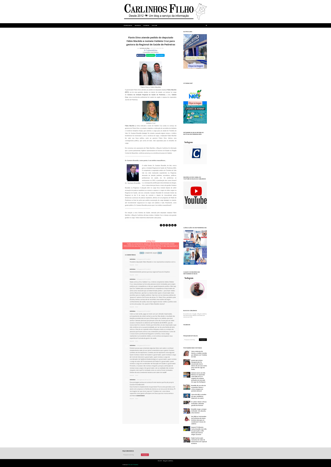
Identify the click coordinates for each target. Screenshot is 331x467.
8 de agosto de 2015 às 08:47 (144, 311)
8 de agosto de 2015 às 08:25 (144, 259)
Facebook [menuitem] (146, 25)
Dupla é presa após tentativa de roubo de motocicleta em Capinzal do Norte (199, 440)
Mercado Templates (133, 464)
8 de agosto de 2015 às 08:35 (144, 269)
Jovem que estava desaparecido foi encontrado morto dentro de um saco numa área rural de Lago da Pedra (199, 364)
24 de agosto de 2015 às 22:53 (144, 379)
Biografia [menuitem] (138, 25)
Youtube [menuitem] (154, 25)
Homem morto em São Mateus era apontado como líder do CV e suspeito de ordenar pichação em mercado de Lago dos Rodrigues (198, 377)
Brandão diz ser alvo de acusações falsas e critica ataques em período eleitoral (198, 388)
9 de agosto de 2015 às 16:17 (144, 345)
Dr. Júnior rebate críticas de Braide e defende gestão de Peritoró (199, 403)
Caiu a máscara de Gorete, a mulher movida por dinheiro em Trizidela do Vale (199, 354)
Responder (132, 264)
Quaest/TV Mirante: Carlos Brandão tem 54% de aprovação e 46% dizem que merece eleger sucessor (199, 430)
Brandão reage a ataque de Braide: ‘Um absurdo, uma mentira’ (198, 411)
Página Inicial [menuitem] (128, 25)
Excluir (136, 264)
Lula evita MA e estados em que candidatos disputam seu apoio (198, 396)
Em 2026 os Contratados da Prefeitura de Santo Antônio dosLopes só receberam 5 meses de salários (198, 420)
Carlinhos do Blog (144, 48)
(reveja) (144, 133)
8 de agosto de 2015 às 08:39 (144, 279)
